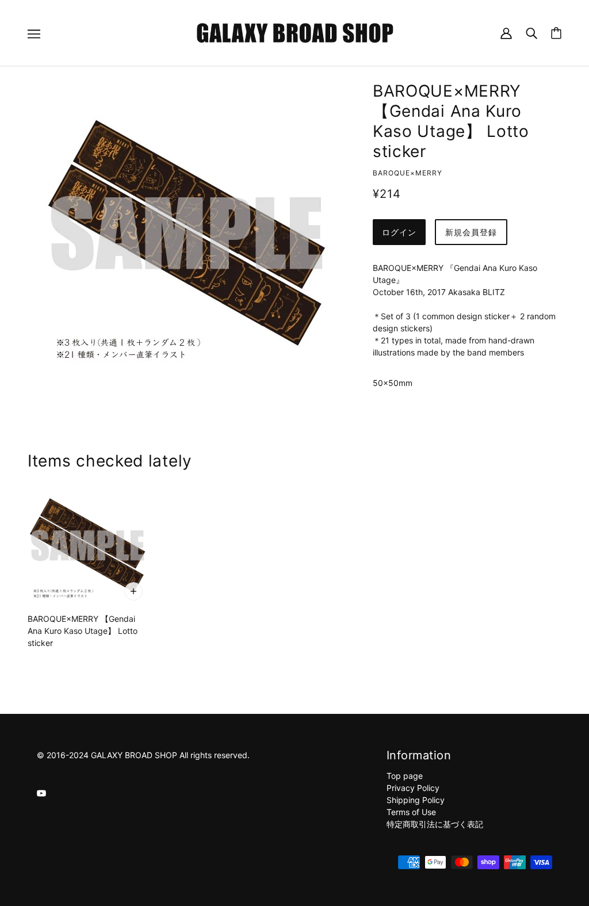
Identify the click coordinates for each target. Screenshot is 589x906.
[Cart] (556, 33)
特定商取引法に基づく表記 (435, 824)
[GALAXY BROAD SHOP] (294, 32)
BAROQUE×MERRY (407, 173)
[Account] (506, 32)
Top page (405, 776)
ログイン (399, 232)
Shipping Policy (416, 800)
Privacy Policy (413, 788)
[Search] (531, 32)
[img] (41, 792)
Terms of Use (411, 812)
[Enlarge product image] (186, 233)
